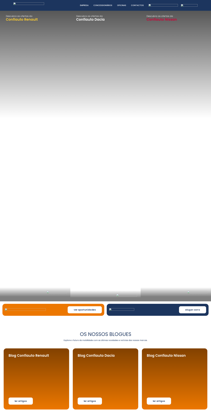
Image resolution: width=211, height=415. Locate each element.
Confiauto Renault (22, 19)
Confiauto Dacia (90, 19)
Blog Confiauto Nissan (166, 355)
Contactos (137, 5)
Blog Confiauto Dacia (96, 355)
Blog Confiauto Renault (29, 355)
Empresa (84, 5)
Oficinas (121, 5)
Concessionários (102, 5)
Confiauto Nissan (162, 19)
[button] (85, 309)
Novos (10, 28)
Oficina (11, 43)
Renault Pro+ (15, 38)
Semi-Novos (15, 33)
